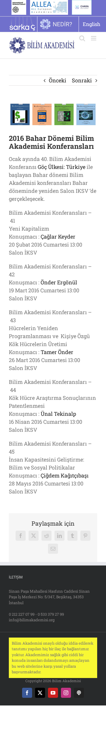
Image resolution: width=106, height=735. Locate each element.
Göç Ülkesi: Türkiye (61, 166)
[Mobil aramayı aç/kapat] (82, 38)
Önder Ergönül (59, 282)
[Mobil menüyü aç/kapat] (94, 38)
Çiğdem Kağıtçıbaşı (65, 475)
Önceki (57, 80)
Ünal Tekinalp (58, 413)
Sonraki (82, 80)
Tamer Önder (57, 352)
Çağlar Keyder (58, 236)
